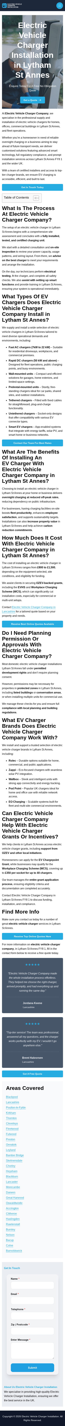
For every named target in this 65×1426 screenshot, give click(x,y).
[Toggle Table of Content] (34, 198)
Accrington (12, 1208)
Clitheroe (11, 1213)
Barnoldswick (14, 1250)
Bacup (10, 1240)
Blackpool (12, 1097)
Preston (10, 1139)
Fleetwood (12, 1128)
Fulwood (11, 1134)
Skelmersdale (14, 1160)
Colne (9, 1245)
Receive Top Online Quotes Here (32, 936)
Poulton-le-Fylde (16, 1107)
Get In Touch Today (32, 187)
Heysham (11, 1171)
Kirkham (11, 1112)
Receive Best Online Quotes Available (32, 624)
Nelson (10, 1234)
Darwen (10, 1192)
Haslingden (13, 1219)
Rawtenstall (13, 1224)
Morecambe (13, 1187)
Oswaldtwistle (14, 1203)
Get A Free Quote (32, 1073)
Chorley (10, 1165)
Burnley (10, 1229)
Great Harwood (15, 1197)
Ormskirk (11, 1144)
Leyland (11, 1150)
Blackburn (12, 1176)
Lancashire (12, 1102)
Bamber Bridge (15, 1155)
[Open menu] (59, 5)
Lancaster (12, 1181)
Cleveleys (12, 1123)
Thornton (11, 1118)
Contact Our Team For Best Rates (33, 443)
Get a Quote (30, 100)
